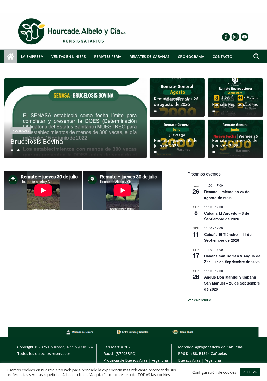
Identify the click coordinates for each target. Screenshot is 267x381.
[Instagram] (202, 36)
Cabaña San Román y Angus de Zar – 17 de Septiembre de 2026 (232, 258)
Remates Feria (107, 56)
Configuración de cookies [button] (214, 372)
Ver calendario (199, 300)
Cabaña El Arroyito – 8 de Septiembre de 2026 (226, 216)
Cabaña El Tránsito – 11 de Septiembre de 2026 (228, 237)
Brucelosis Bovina (36, 141)
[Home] (70, 32)
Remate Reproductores (235, 104)
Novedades (21, 130)
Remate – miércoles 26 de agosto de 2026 (176, 101)
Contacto (222, 56)
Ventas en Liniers (68, 56)
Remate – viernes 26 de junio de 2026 (234, 143)
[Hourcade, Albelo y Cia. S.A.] (10, 56)
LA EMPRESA (32, 56)
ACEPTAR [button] (250, 372)
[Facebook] (194, 36)
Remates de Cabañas (149, 56)
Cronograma (191, 56)
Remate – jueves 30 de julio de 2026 (175, 143)
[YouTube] (210, 36)
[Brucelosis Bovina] (75, 82)
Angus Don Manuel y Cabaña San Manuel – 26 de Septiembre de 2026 (232, 282)
